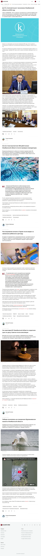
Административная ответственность (20, 215)
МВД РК (15, 313)
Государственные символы (26, 534)
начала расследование (18, 305)
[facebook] (29, 524)
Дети (27, 313)
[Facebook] (11, 134)
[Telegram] (9, 134)
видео (18, 289)
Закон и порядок (34, 4)
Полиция (31, 313)
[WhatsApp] (6, 134)
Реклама (2, 548)
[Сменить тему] (36, 1)
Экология (15, 506)
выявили (24, 210)
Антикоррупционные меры (26, 536)
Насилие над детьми (7, 313)
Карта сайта (3, 544)
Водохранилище (23, 508)
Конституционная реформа (17, 4)
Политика (2, 532)
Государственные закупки (26, 538)
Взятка (15, 405)
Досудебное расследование (23, 316)
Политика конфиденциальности (27, 532)
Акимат (14, 131)
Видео (20, 506)
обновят (26, 501)
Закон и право (21, 313)
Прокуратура (16, 217)
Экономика (20, 131)
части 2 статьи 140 (10, 274)
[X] (14, 134)
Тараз (14, 316)
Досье (29, 4)
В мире (2, 538)
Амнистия (10, 405)
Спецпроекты (25, 4)
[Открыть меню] (39, 1)
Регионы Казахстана (7, 215)
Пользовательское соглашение (27, 530)
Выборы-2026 (6, 4)
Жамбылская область (7, 131)
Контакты (2, 546)
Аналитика (2, 534)
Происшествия (3, 530)
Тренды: (2, 4)
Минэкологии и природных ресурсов (11, 508)
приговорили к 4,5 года (23, 308)
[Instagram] (3, 134)
